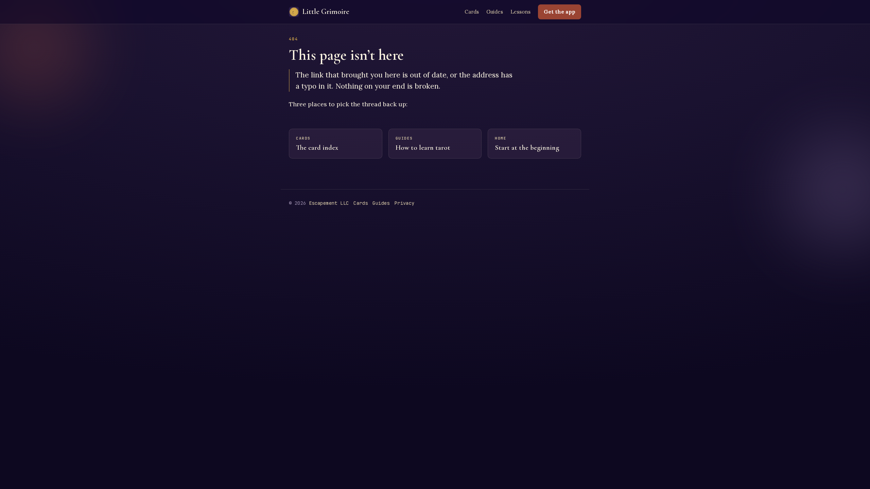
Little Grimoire (325, 11)
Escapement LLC (329, 203)
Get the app (559, 11)
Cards (472, 11)
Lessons (520, 11)
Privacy (405, 203)
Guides (494, 11)
